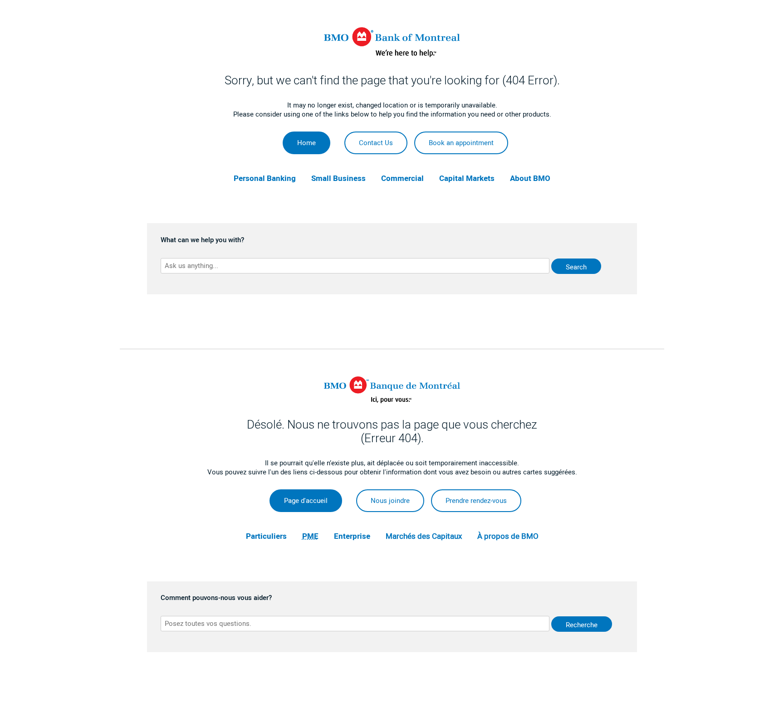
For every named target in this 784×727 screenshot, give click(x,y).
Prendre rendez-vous (476, 501)
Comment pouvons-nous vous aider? (216, 598)
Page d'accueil (306, 501)
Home (306, 143)
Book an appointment (461, 143)
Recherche (582, 625)
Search (576, 267)
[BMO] (392, 55)
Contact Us (376, 143)
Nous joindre (390, 501)
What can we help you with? (202, 240)
